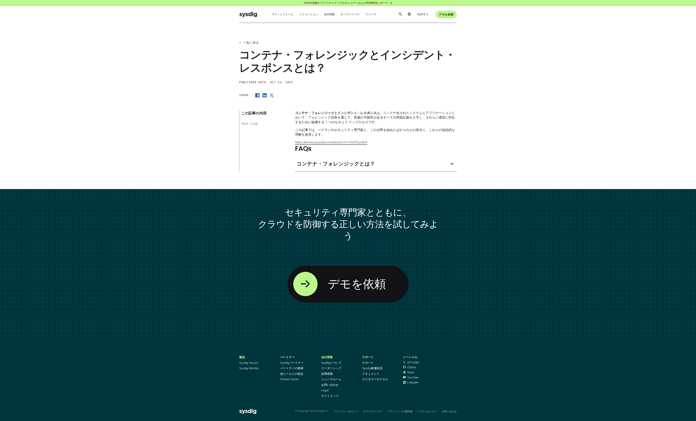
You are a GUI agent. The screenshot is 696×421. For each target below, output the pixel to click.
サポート (368, 362)
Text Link (249, 123)
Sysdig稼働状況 (372, 368)
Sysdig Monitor (249, 368)
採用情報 (327, 374)
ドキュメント (371, 374)
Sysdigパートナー (292, 362)
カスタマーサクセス (375, 379)
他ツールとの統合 (291, 374)
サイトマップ (330, 396)
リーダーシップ (331, 368)
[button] (282, 14)
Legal (325, 390)
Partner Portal (289, 379)
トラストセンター (427, 411)
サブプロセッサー (373, 411)
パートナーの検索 (291, 368)
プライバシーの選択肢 (400, 411)
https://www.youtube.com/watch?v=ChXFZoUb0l (331, 142)
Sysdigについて (331, 362)
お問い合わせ (330, 385)
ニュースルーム (331, 379)
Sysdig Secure (248, 362)
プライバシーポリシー (346, 411)
